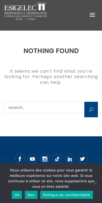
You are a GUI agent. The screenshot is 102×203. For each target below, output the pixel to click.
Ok (16, 195)
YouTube (32, 159)
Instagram (45, 159)
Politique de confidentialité (66, 195)
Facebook (20, 159)
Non (31, 195)
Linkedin (70, 159)
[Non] (95, 183)
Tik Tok (57, 159)
